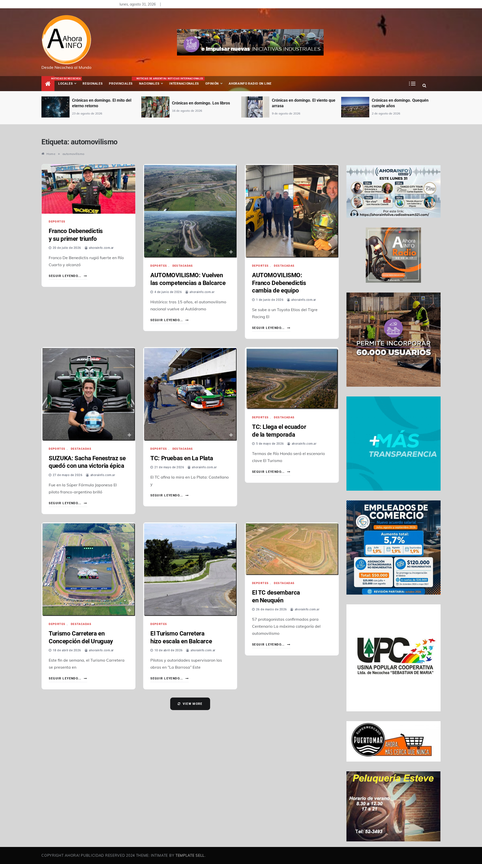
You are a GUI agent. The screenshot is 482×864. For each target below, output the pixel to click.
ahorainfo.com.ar (101, 248)
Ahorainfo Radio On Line (250, 83)
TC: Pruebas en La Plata (181, 458)
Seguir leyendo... (65, 276)
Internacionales (185, 81)
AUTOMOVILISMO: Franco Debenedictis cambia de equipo (279, 283)
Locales (68, 81)
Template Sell (190, 855)
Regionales (92, 83)
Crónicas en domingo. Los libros (101, 103)
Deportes (57, 221)
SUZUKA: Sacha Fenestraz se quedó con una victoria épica (87, 462)
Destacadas (182, 265)
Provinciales (121, 83)
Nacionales (151, 81)
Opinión (212, 83)
